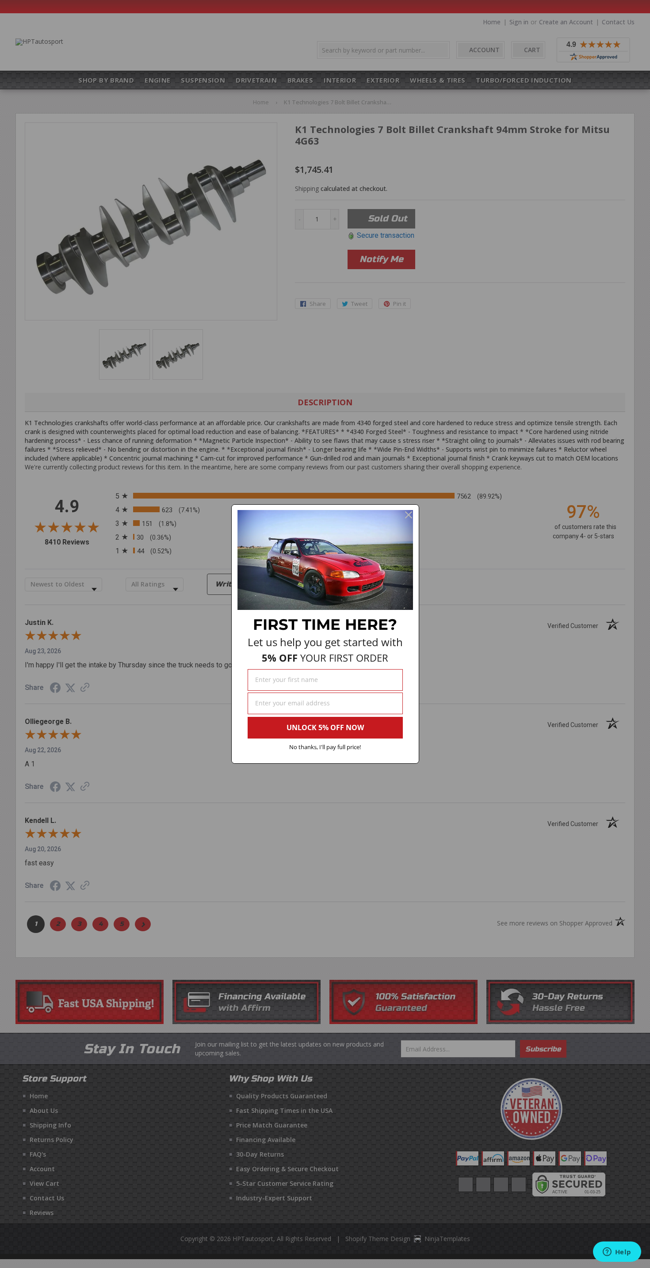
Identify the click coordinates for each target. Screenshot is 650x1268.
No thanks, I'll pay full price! (325, 747)
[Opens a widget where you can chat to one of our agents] (617, 1252)
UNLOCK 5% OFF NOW (325, 727)
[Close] (408, 514)
